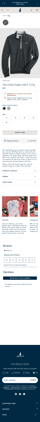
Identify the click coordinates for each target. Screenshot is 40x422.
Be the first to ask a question (20, 278)
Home (4, 15)
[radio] (4, 108)
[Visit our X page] (24, 394)
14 (33, 118)
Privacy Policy (15, 387)
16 (6, 122)
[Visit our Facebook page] (20, 394)
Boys (28, 372)
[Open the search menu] (8, 10)
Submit (33, 380)
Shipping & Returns (13, 140)
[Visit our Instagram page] (16, 394)
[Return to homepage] (20, 10)
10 (15, 118)
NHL (8, 15)
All (36, 372)
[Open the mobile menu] (3, 10)
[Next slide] (37, 3)
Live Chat (33, 140)
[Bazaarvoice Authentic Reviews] (8, 250)
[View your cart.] (36, 10)
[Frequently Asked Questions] (20, 3)
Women (17, 372)
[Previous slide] (2, 3)
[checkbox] (4, 373)
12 (24, 118)
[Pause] (4, 3)
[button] (7, 260)
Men (7, 372)
